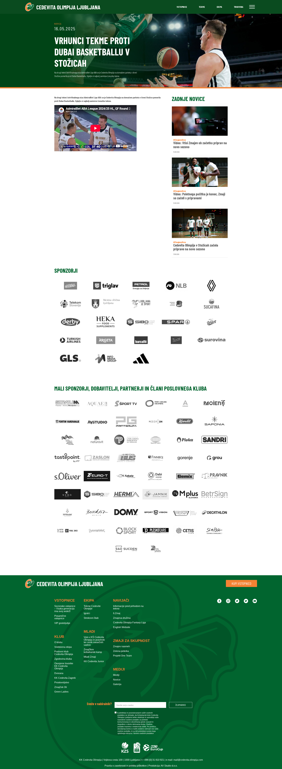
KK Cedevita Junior (94, 661)
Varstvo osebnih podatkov (143, 733)
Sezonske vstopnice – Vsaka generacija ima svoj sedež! (64, 608)
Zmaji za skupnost (131, 641)
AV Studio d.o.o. (169, 765)
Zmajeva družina (122, 618)
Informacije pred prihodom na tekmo (128, 607)
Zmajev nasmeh (121, 646)
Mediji (119, 669)
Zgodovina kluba (63, 659)
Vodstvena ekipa (63, 647)
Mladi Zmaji (90, 657)
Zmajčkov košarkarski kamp (93, 650)
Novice (116, 679)
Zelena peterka (121, 651)
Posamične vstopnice (60, 617)
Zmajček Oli (60, 687)
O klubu (58, 642)
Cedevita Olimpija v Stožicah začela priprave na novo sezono (195, 247)
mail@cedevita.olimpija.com (188, 760)
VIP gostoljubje (62, 623)
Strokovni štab (91, 618)
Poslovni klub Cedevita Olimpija (63, 652)
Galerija (117, 684)
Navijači (121, 600)
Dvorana (58, 673)
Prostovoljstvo (61, 682)
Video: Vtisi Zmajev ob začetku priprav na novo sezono (200, 145)
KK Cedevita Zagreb (65, 678)
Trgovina (238, 6)
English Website (121, 627)
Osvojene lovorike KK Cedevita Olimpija (63, 666)
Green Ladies (61, 691)
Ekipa (219, 6)
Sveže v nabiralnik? (99, 704)
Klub (59, 636)
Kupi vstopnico (241, 583)
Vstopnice (182, 6)
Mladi (89, 631)
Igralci (87, 613)
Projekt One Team (122, 655)
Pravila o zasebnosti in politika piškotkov (126, 765)
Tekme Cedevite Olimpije (92, 607)
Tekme (202, 6)
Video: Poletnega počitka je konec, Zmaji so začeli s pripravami (199, 196)
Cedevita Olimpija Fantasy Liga (129, 622)
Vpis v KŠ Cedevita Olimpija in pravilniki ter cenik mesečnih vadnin (94, 641)
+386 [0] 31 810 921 (153, 760)
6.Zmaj (116, 613)
